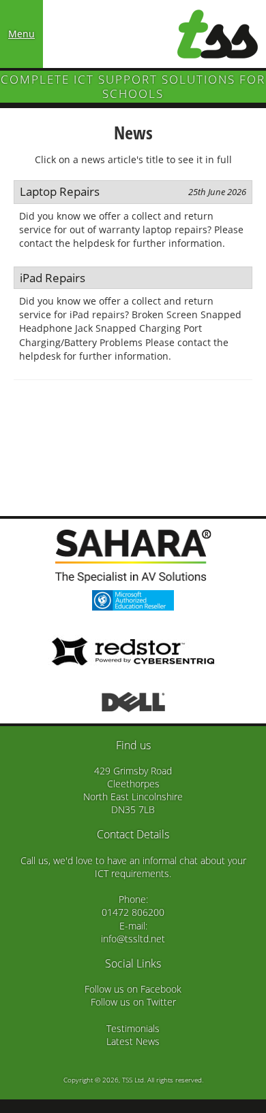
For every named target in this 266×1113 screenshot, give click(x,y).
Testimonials (133, 1028)
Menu (21, 33)
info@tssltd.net (133, 938)
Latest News (133, 1041)
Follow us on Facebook (133, 988)
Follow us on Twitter (133, 1001)
